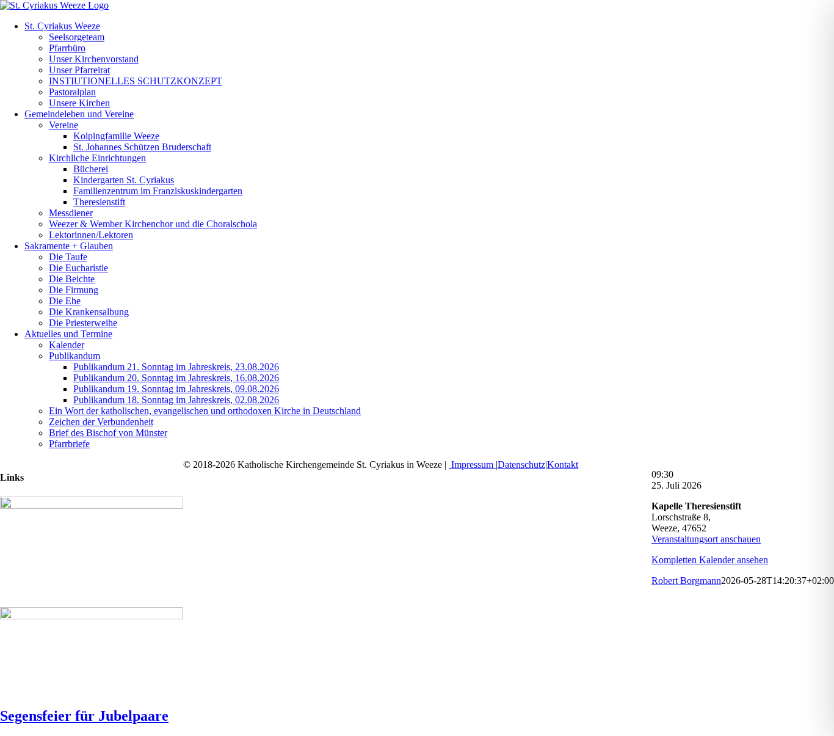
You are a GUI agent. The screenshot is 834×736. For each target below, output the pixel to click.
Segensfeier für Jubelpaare (84, 716)
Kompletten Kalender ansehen (709, 560)
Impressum (472, 464)
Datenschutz (521, 464)
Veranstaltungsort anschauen (706, 539)
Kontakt (562, 464)
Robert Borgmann (686, 580)
